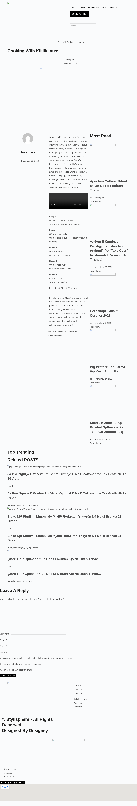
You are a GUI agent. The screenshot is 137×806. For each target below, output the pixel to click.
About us (78, 689)
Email (3, 646)
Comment (5, 633)
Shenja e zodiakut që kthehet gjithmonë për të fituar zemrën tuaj (107, 427)
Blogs (104, 8)
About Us (82, 8)
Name (3, 639)
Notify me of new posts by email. (17, 670)
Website (3, 652)
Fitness (10, 528)
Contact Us (113, 8)
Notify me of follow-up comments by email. (22, 664)
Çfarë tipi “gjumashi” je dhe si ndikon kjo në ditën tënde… (54, 559)
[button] (102, 30)
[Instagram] (72, 19)
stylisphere (15, 505)
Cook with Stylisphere (67, 42)
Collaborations (93, 8)
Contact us (78, 693)
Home (73, 8)
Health (81, 42)
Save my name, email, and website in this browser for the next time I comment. (38, 658)
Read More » (95, 201)
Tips (9, 566)
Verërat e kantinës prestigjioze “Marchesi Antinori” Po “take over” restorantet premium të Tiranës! (109, 250)
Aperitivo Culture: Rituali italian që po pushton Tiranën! (109, 185)
